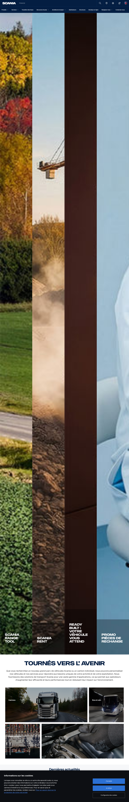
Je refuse (109, 788)
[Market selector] (113, 3)
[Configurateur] (119, 3)
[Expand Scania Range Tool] (16, 333)
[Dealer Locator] (106, 3)
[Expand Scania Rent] (48, 333)
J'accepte (109, 781)
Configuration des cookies (109, 795)
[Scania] (9, 3)
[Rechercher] (100, 3)
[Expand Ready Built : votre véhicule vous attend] (80, 333)
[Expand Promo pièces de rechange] (113, 333)
